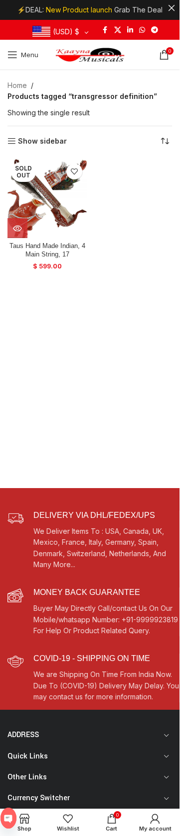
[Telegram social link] (154, 30)
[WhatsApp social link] (142, 30)
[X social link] (117, 30)
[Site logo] (90, 54)
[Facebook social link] (105, 30)
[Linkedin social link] (130, 30)
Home (17, 85)
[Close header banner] (172, 8)
